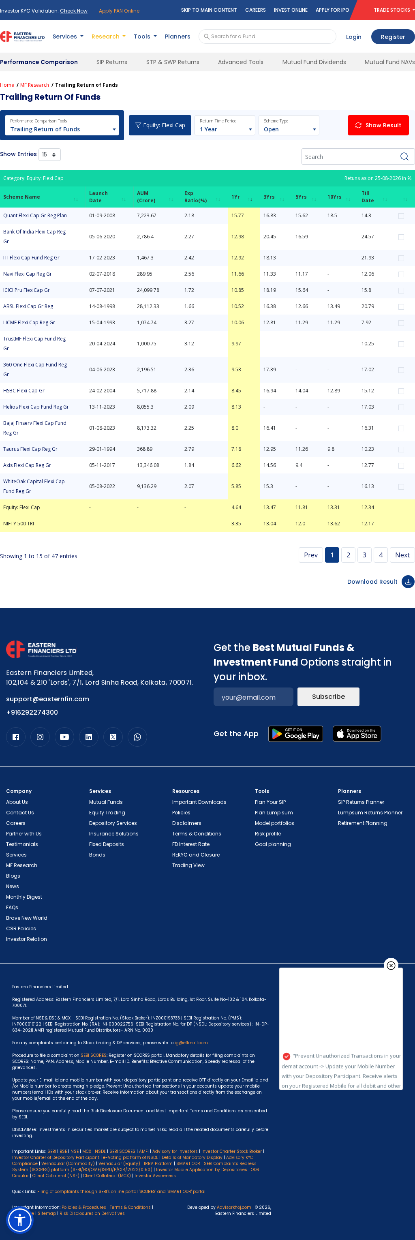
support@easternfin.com (47, 699)
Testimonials (22, 844)
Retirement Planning (362, 823)
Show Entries (19, 154)
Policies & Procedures (84, 1207)
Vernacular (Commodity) (68, 1164)
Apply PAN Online (119, 10)
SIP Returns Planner (361, 802)
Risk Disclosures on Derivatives (92, 1213)
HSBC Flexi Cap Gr (24, 390)
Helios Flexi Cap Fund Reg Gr (36, 406)
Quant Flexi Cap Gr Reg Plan (35, 215)
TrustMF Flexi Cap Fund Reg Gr (34, 343)
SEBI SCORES (122, 1151)
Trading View (188, 865)
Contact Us (20, 812)
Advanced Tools (240, 62)
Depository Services (113, 823)
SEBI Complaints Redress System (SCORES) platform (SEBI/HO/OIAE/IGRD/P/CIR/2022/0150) (134, 1167)
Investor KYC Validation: (44, 10)
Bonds (97, 854)
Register (393, 37)
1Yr (235, 196)
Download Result (372, 582)
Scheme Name (21, 196)
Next (402, 554)
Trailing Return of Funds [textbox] (45, 129)
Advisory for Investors (175, 1151)
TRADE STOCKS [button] (392, 9)
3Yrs (269, 196)
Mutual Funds (106, 802)
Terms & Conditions (196, 833)
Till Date (368, 197)
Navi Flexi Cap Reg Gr (27, 273)
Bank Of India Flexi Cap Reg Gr (34, 236)
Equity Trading (107, 812)
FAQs (12, 907)
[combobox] (58, 129)
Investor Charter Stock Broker (231, 1151)
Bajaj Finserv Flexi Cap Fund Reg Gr (34, 428)
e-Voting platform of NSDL (130, 1157)
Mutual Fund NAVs (390, 62)
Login (354, 37)
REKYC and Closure (196, 854)
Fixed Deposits (106, 844)
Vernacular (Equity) (119, 1164)
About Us (17, 802)
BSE (63, 1151)
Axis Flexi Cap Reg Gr (27, 465)
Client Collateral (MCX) (107, 1176)
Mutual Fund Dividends (314, 62)
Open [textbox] (271, 129)
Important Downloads (199, 802)
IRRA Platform (158, 1164)
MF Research (34, 84)
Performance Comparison (39, 62)
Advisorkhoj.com (234, 1207)
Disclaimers (186, 823)
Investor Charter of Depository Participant (55, 1157)
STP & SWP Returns (172, 62)
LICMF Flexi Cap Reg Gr (29, 322)
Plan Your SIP (270, 802)
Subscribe (328, 696)
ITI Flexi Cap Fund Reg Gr (31, 257)
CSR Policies (21, 928)
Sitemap (47, 1213)
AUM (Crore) (146, 197)
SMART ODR (188, 1164)
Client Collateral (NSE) (55, 1176)
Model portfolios (274, 823)
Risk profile (268, 833)
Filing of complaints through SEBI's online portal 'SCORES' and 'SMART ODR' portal (121, 1192)
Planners (177, 36)
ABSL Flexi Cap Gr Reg (28, 306)
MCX (86, 1151)
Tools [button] (143, 36)
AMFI (144, 1151)
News (12, 886)
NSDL (100, 1151)
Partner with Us (24, 833)
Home (7, 84)
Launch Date (98, 197)
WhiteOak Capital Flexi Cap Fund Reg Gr (34, 486)
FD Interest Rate (191, 844)
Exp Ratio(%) (195, 197)
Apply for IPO (332, 9)
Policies (181, 812)
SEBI (51, 1151)
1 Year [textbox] (208, 129)
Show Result (383, 125)
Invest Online (291, 9)
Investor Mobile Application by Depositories (201, 1170)
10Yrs (334, 196)
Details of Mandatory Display (192, 1157)
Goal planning (273, 844)
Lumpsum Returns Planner (370, 812)
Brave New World (26, 917)
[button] (20, 1220)
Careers (255, 9)
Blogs (13, 875)
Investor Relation (26, 939)
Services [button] (66, 36)
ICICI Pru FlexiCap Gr (26, 290)
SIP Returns (111, 62)
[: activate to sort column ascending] (405, 197)
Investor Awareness (155, 1176)
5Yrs (301, 196)
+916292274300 (32, 712)
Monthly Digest (24, 896)
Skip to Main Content (209, 9)
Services (16, 854)
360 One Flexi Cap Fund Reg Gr (35, 369)
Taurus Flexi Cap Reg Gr (30, 448)
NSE (75, 1151)
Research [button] (106, 36)
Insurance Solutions (114, 833)
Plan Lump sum (274, 812)
